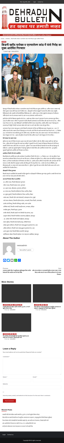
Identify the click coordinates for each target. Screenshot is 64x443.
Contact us (40, 2)
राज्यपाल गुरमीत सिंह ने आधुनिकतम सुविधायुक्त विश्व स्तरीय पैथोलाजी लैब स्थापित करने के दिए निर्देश (17, 270)
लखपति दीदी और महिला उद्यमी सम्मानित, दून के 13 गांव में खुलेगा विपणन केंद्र (21, 414)
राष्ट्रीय (11, 35)
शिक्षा (23, 35)
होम (3, 35)
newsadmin (15, 51)
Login (34, 2)
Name (5, 377)
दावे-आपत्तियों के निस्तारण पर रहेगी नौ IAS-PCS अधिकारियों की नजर (19, 423)
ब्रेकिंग (10, 304)
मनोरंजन (26, 35)
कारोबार (20, 35)
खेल (29, 35)
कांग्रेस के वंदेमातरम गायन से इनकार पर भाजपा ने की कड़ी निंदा (17, 426)
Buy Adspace (47, 35)
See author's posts (25, 250)
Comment (6, 356)
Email (35, 377)
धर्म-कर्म (32, 35)
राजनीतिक (15, 35)
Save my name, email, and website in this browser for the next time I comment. (26, 395)
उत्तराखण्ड (6, 35)
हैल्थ (35, 35)
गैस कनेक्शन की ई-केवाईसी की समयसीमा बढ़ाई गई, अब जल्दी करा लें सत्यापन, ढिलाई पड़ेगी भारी (16, 336)
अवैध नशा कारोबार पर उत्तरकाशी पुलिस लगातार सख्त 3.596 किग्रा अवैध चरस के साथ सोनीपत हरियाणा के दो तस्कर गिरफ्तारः (46, 271)
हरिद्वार (20, 304)
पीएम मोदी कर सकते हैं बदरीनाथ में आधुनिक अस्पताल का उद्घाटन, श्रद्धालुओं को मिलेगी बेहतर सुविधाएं (47, 307)
